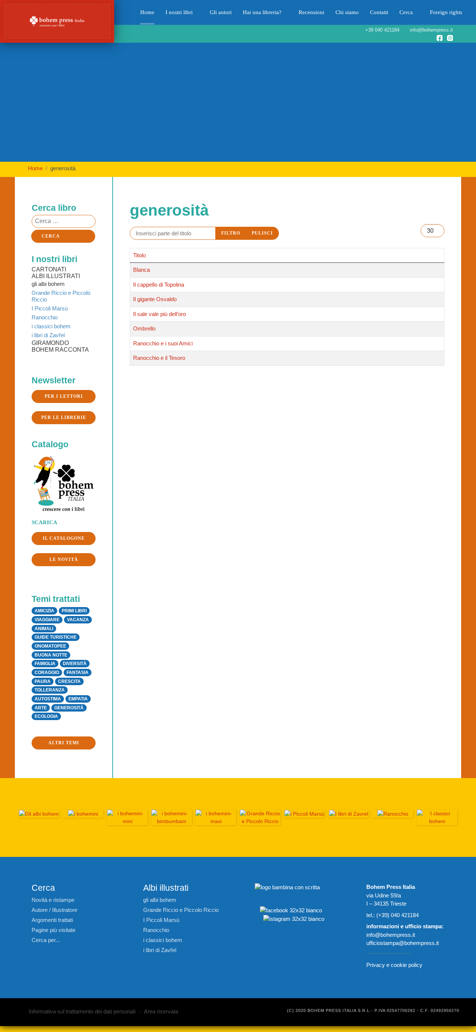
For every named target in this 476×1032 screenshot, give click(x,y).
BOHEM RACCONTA (60, 349)
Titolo (139, 255)
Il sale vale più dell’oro (159, 314)
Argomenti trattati (52, 920)
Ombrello (144, 328)
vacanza (78, 619)
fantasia (78, 672)
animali (44, 628)
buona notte (51, 655)
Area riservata (161, 1011)
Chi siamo (347, 12)
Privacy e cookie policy (394, 965)
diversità (75, 663)
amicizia (44, 610)
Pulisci (262, 233)
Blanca (141, 270)
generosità (69, 707)
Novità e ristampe (53, 900)
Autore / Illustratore (54, 910)
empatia (78, 699)
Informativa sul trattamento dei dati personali (82, 1011)
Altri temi (63, 742)
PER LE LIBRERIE (63, 417)
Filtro (230, 233)
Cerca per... (46, 940)
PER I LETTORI (64, 396)
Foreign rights (446, 12)
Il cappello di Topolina (158, 284)
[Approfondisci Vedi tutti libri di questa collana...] (171, 817)
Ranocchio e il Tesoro (159, 358)
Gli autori (221, 12)
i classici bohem (51, 326)
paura (43, 681)
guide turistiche (56, 637)
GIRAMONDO (50, 343)
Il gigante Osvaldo (155, 299)
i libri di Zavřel (48, 335)
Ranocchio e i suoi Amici (163, 343)
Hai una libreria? (262, 12)
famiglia (45, 663)
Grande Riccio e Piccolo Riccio (61, 296)
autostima (48, 699)
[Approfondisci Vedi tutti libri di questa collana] (127, 817)
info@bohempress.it (390, 935)
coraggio (47, 672)
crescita (69, 681)
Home (147, 12)
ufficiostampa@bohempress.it (402, 943)
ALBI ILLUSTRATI (56, 276)
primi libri (74, 610)
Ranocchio (45, 317)
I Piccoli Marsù (50, 308)
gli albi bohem (48, 284)
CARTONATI (49, 269)
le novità (63, 559)
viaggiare (47, 619)
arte (41, 707)
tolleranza (50, 690)
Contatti (379, 12)
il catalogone (64, 538)
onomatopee (50, 646)
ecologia (46, 716)
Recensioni (311, 12)
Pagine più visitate (53, 930)
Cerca (406, 12)
